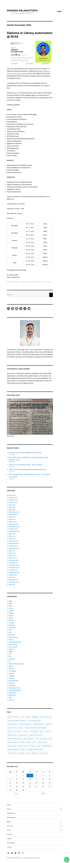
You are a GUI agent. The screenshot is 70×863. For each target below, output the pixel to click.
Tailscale (12, 673)
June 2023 (12, 534)
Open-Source (23, 746)
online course (41, 742)
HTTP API (26, 731)
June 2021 (12, 577)
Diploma (16, 281)
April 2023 (12, 538)
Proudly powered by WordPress (31, 858)
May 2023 (12, 536)
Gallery (9, 838)
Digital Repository (25, 724)
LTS (36, 738)
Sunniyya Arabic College (35, 749)
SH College (12, 671)
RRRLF (11, 666)
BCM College (25, 717)
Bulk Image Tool (45, 717)
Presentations (11, 817)
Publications (11, 813)
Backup (16, 717)
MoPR (22, 742)
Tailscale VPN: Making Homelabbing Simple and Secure (27, 469)
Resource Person (13, 749)
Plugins (32, 746)
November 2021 (14, 567)
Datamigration (13, 724)
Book (10, 606)
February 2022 (13, 560)
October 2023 (13, 529)
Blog (10, 603)
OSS (10, 656)
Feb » (44, 793)
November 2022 (14, 543)
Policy (9, 830)
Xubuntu (12, 700)
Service (11, 668)
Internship (12, 627)
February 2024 (13, 524)
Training (12, 676)
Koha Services (13, 637)
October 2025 (13, 500)
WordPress (12, 693)
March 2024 (13, 522)
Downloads (11, 843)
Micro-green (13, 647)
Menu (59, 11)
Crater (11, 608)
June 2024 (12, 517)
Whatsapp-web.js (14, 688)
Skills (23, 749)
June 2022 (12, 553)
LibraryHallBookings (14, 738)
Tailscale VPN (12, 753)
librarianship (23, 735)
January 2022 (13, 563)
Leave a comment (47, 281)
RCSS (38, 281)
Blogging (35, 717)
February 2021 (13, 579)
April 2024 (12, 519)
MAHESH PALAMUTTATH (22, 10)
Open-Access (12, 746)
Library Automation (31, 281)
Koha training (12, 735)
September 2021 (14, 572)
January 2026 (13, 497)
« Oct (16, 793)
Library (11, 640)
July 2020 (12, 584)
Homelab (12, 625)
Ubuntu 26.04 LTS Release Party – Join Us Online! (25, 465)
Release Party (47, 746)
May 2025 (12, 507)
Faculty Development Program (35, 728)
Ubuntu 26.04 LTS (32, 753)
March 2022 (13, 558)
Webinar (11, 683)
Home (9, 805)
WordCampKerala (14, 690)
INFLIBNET (34, 731)
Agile (10, 601)
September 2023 (14, 531)
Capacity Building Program (17, 720)
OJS (10, 654)
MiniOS (11, 649)
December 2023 (14, 526)
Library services (28, 738)
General (11, 623)
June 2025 (12, 505)
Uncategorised (13, 681)
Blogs (9, 822)
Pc (9, 661)
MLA (50, 738)
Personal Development (16, 664)
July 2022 (12, 551)
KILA (10, 630)
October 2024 (13, 514)
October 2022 (13, 546)
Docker (11, 615)
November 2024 (14, 512)
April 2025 (12, 510)
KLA (10, 632)
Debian (11, 611)
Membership (13, 644)
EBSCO (11, 618)
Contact (9, 834)
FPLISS (11, 620)
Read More (10, 436)
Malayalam (43, 738)
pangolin (12, 659)
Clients (9, 847)
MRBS (11, 652)
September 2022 (14, 548)
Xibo (10, 697)
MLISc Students (13, 742)
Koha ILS (12, 635)
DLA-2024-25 (12, 728)
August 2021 (13, 575)
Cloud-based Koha (34, 720)
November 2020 (14, 582)
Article (10, 717)
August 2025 (13, 502)
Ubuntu (11, 678)
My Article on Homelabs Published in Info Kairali (25, 452)
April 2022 (12, 555)
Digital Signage (39, 724)
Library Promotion (15, 642)
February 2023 (13, 541)
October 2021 (13, 570)
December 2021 (14, 565)
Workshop (12, 695)
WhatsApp (12, 685)
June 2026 (12, 495)
